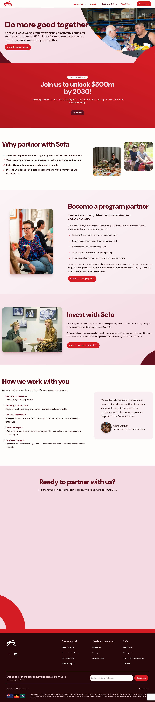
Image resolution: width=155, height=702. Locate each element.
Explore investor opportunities (83, 345)
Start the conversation (17, 47)
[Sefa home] (8, 3)
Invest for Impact (68, 664)
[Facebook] (9, 654)
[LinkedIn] (16, 654)
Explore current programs (82, 278)
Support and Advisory (70, 653)
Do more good (144, 4)
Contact (126, 664)
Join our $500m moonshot (133, 658)
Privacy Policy (143, 689)
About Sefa (127, 647)
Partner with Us (68, 658)
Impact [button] (93, 4)
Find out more (78, 113)
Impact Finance (68, 647)
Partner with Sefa (109, 4)
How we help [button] (78, 4)
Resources (96, 647)
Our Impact (127, 653)
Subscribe (141, 678)
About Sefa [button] (125, 4)
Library (95, 653)
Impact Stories (98, 658)
